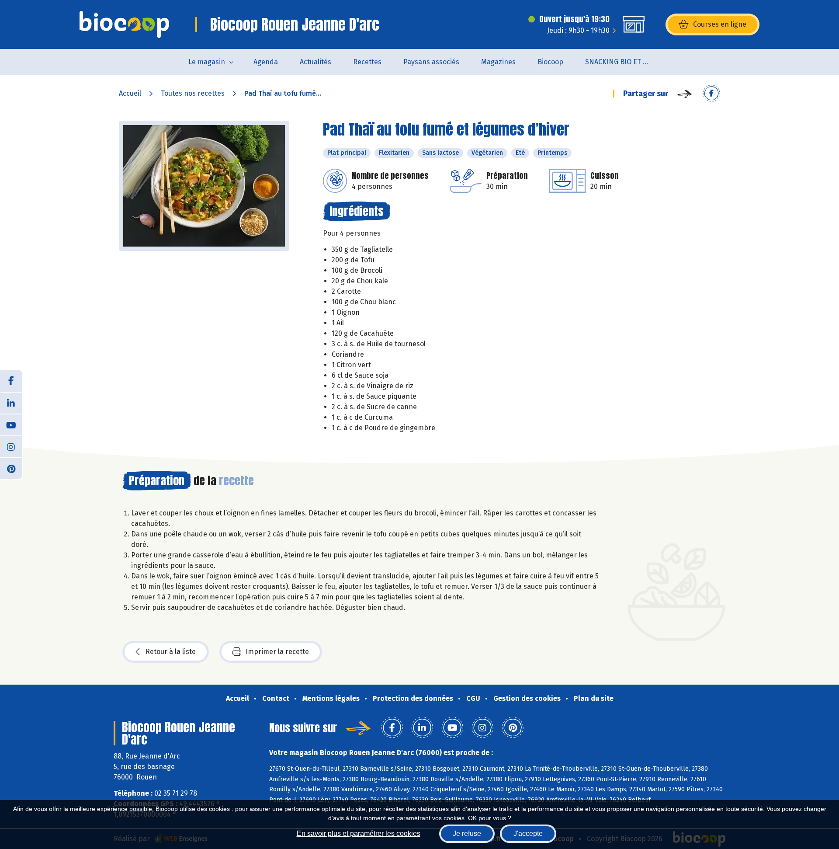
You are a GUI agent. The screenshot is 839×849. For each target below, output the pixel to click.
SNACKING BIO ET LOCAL (623, 62)
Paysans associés (431, 62)
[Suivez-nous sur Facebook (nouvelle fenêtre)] (11, 381)
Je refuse (467, 833)
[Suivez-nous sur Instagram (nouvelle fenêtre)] (11, 446)
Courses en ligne (719, 24)
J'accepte (528, 833)
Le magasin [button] (206, 62)
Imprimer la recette (277, 651)
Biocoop (550, 62)
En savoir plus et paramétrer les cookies (358, 833)
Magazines (498, 62)
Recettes (367, 62)
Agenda (265, 62)
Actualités (315, 62)
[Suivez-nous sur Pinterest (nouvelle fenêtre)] (11, 468)
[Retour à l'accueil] (124, 24)
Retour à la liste (171, 651)
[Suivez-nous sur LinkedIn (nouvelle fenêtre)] (11, 403)
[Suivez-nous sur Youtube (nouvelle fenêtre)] (11, 424)
